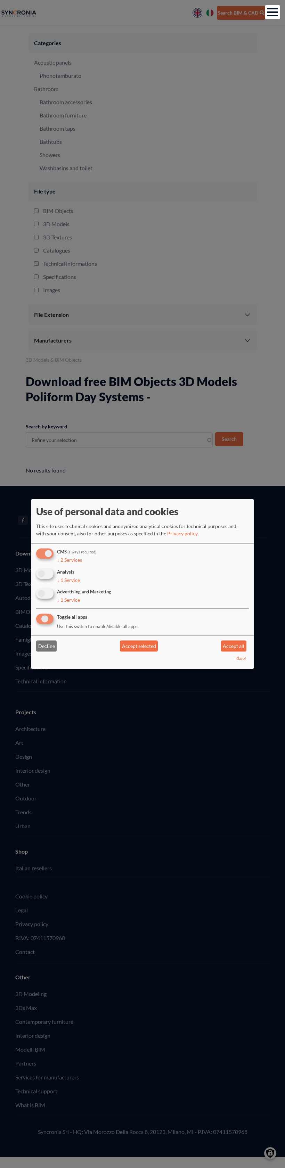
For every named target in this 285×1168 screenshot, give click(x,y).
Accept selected (139, 646)
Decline (46, 646)
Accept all (233, 646)
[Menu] (272, 12)
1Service (68, 580)
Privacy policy (182, 533)
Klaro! (241, 658)
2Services (69, 560)
